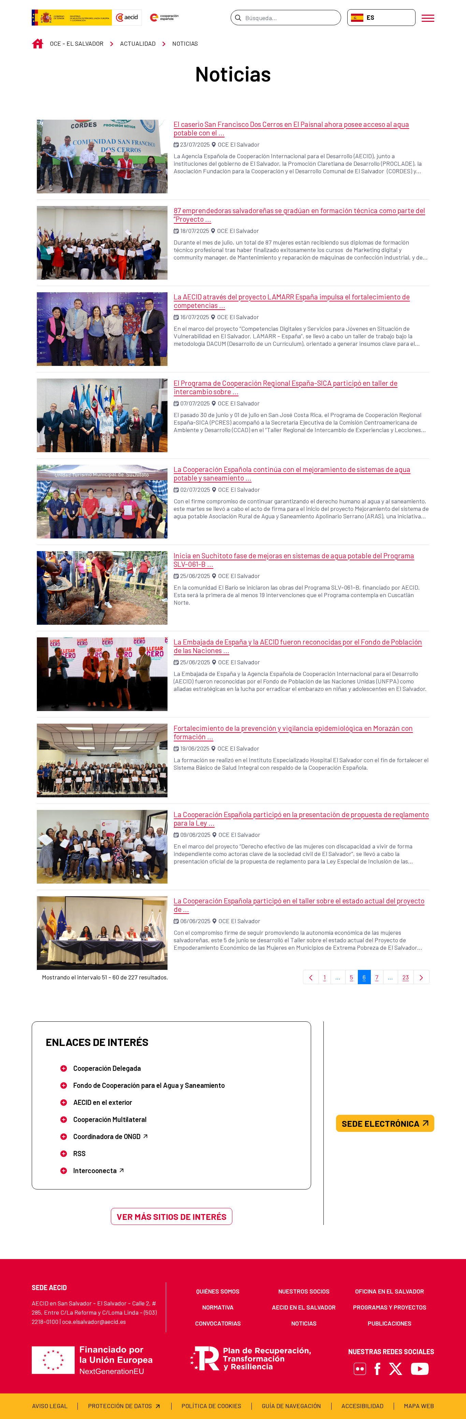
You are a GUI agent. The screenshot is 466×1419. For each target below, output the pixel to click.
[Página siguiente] (421, 977)
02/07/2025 (195, 489)
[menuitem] (218, 1291)
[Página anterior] (311, 977)
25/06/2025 (195, 575)
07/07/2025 (195, 403)
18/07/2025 (194, 230)
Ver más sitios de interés (172, 1216)
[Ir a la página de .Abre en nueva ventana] (72, 18)
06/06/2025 (195, 921)
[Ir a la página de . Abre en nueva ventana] (127, 18)
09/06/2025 (195, 834)
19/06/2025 (194, 748)
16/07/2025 (194, 317)
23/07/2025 (195, 144)
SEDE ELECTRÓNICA (381, 1123)
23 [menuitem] (408, 979)
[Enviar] (238, 17)
